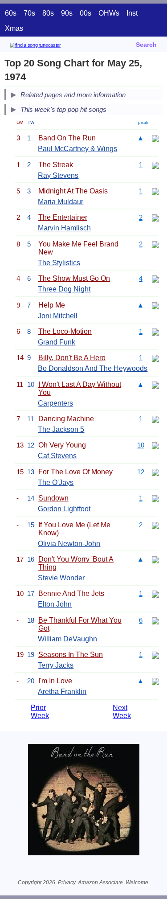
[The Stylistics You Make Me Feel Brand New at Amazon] (155, 244)
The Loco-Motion (65, 331)
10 (140, 445)
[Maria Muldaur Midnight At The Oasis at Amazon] (155, 191)
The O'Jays (55, 482)
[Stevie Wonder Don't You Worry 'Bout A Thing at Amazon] (155, 559)
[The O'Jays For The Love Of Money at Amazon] (155, 472)
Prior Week (40, 711)
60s (10, 13)
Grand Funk (56, 342)
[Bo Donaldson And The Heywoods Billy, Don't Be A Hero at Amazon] (155, 357)
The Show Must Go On (74, 278)
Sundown (53, 498)
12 (140, 472)
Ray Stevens (58, 175)
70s (29, 13)
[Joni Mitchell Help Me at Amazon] (155, 305)
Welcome (137, 882)
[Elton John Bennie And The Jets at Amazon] (155, 593)
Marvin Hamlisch (64, 228)
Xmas (14, 28)
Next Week (122, 711)
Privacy (66, 882)
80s (48, 13)
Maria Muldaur (60, 201)
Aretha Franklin (62, 691)
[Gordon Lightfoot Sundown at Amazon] (155, 498)
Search (146, 44)
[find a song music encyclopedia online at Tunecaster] (48, 46)
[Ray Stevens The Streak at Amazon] (155, 164)
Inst (132, 13)
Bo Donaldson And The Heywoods (92, 368)
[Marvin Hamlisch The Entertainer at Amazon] (155, 217)
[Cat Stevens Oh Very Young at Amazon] (155, 445)
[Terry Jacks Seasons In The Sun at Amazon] (155, 654)
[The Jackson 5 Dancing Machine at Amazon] (155, 419)
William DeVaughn (67, 639)
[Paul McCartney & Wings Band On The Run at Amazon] (155, 138)
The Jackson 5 (61, 429)
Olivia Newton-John (69, 543)
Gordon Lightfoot (64, 509)
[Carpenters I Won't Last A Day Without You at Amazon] (155, 384)
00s (85, 13)
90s (67, 13)
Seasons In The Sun (70, 654)
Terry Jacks (55, 665)
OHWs (108, 13)
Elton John (55, 604)
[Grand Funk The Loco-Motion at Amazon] (155, 331)
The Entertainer (62, 217)
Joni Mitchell (57, 316)
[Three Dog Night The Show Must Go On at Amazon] (155, 278)
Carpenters (55, 403)
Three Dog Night (64, 289)
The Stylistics (59, 263)
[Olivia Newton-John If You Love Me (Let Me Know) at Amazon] (155, 525)
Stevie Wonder (61, 578)
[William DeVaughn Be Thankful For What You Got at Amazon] (155, 620)
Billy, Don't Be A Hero (72, 357)
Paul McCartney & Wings (77, 148)
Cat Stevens (57, 456)
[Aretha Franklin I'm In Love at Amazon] (155, 681)
